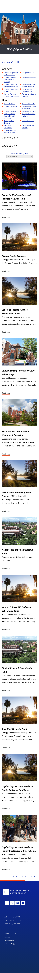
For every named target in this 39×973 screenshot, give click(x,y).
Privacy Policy (10, 944)
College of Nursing (10, 111)
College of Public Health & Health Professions (9, 116)
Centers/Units (10, 137)
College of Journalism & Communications (29, 86)
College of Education (29, 77)
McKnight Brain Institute (9, 122)
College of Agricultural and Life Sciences (11, 74)
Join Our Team (10, 933)
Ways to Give (9, 145)
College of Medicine (10, 106)
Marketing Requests (12, 923)
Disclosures (9, 940)
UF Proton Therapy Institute (28, 127)
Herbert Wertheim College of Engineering (11, 95)
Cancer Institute (9, 104)
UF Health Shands (28, 121)
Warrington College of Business (29, 95)
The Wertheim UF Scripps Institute (10, 131)
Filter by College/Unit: (19, 154)
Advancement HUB (12, 917)
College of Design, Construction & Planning (10, 80)
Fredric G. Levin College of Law (27, 90)
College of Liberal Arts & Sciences (11, 90)
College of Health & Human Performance (11, 86)
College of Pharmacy (29, 111)
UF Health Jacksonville (8, 127)
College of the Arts (28, 73)
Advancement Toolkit (12, 920)
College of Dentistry (28, 104)
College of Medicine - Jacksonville (29, 108)
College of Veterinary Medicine (29, 115)
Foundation (9, 937)
